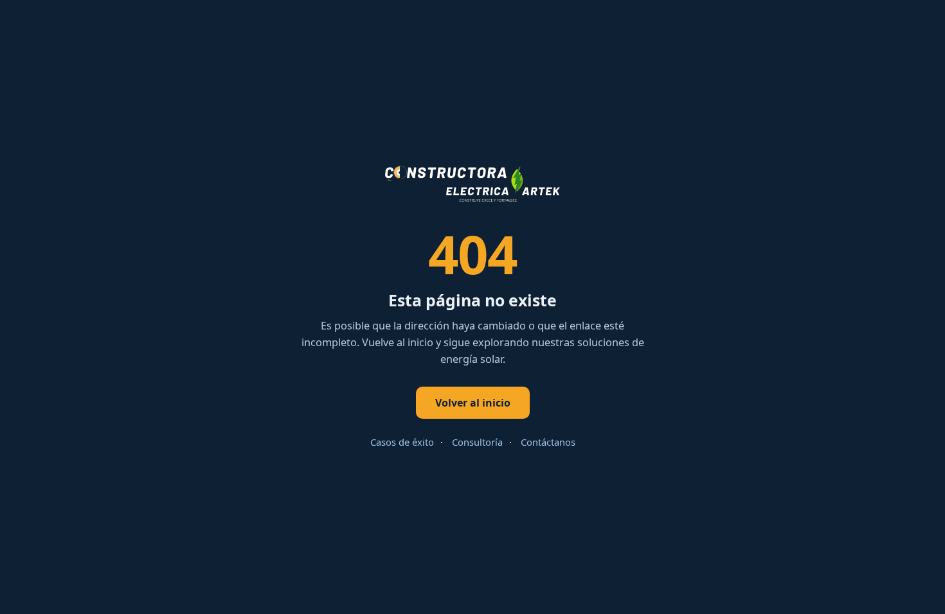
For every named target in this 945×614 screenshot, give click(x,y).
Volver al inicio (472, 403)
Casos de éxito (402, 441)
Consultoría (477, 441)
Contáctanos (548, 441)
